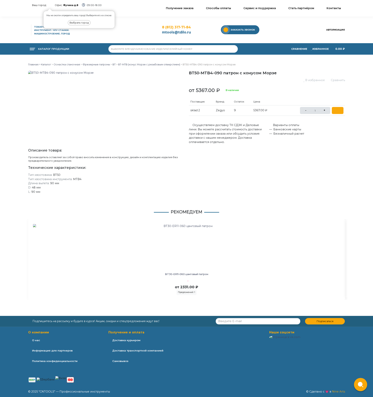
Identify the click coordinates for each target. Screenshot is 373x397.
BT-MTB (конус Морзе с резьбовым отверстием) (149, 64)
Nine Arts (338, 391)
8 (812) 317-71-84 (176, 27)
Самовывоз (120, 361)
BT (114, 64)
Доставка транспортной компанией (137, 350)
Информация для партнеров (52, 350)
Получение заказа (179, 8)
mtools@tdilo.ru (176, 32)
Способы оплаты (218, 8)
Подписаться (325, 321)
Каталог (45, 64)
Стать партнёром (301, 8)
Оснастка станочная (67, 64)
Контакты (334, 8)
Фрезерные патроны (96, 64)
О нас (36, 340)
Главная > (34, 64)
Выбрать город (79, 22)
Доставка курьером (126, 340)
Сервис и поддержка (259, 8)
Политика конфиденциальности (55, 361)
